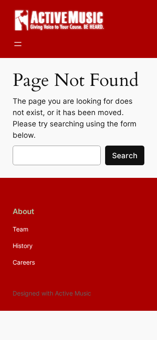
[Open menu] (18, 44)
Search (124, 155)
